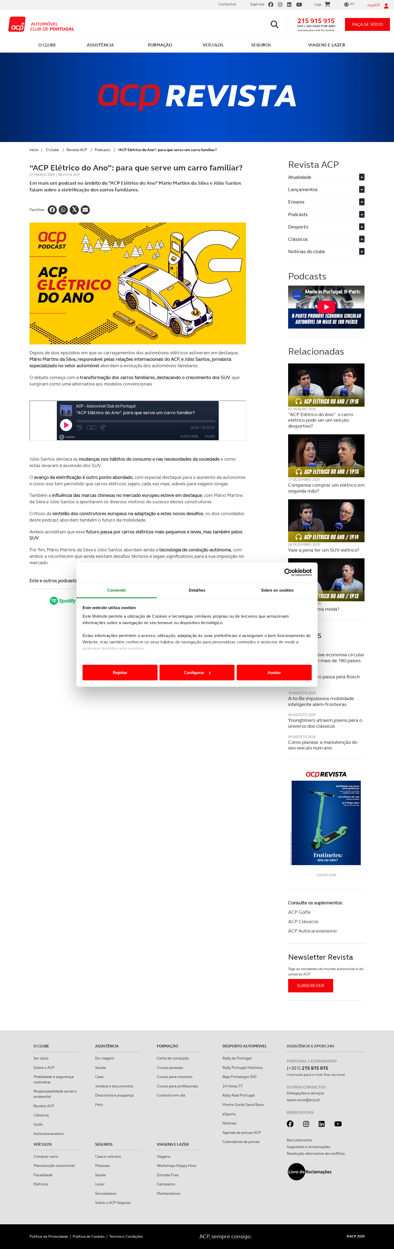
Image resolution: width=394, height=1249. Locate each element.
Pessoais (102, 1165)
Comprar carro (46, 1156)
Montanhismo (168, 1193)
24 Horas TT (232, 1086)
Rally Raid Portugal (238, 1095)
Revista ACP (76, 149)
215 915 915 (316, 20)
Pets (99, 1104)
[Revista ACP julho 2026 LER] (326, 818)
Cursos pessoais (170, 1067)
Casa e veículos (108, 1156)
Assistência (107, 1046)
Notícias (229, 1123)
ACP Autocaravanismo (312, 931)
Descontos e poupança (114, 1095)
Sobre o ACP (44, 1067)
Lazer (100, 1184)
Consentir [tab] (116, 590)
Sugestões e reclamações (308, 1146)
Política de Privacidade (48, 1236)
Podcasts (102, 149)
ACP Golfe (299, 912)
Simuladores (105, 1193)
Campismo (166, 1184)
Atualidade (325, 177)
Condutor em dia (171, 1095)
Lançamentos (325, 189)
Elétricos (41, 1184)
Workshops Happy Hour (177, 1165)
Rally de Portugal (237, 1058)
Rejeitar (120, 672)
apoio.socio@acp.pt (303, 1099)
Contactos (227, 4)
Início (33, 149)
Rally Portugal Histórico (242, 1067)
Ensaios (325, 202)
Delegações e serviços (305, 1093)
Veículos (43, 1144)
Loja (317, 4)
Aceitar (274, 672)
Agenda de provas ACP (241, 1132)
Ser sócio (41, 1058)
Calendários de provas (241, 1141)
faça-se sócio (367, 24)
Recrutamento (299, 1140)
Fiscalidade (43, 1174)
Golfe (38, 1124)
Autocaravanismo (49, 1133)
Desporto (325, 227)
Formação (167, 1046)
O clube (52, 149)
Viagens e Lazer (173, 1144)
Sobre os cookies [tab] (277, 590)
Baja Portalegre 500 (239, 1076)
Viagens (163, 1156)
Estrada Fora (168, 1174)
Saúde (100, 1067)
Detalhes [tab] (197, 590)
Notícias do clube (325, 251)
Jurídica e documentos (114, 1086)
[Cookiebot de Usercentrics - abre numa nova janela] (288, 573)
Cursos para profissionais (177, 1086)
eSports (229, 1114)
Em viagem (104, 1058)
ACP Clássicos (303, 921)
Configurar (194, 672)
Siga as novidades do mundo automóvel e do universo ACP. (325, 971)
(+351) (307, 1068)
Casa (99, 1076)
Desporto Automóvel (244, 1046)
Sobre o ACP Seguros (113, 1202)
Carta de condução (173, 1058)
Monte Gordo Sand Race (243, 1104)
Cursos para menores (174, 1076)
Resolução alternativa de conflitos (316, 1153)
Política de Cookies (89, 1236)
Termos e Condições (126, 1236)
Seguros (104, 1144)
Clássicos (325, 239)
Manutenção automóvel (54, 1165)
